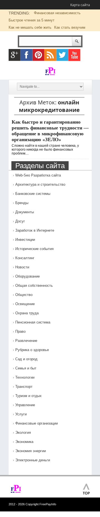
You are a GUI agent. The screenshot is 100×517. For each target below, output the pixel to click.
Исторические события (34, 249)
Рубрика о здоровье (32, 350)
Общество (23, 295)
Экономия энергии (30, 451)
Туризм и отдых (28, 396)
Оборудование (27, 276)
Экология (23, 432)
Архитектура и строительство (40, 184)
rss (50, 55)
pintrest (38, 55)
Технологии (24, 377)
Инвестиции (25, 239)
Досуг (20, 221)
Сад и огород (26, 359)
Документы (24, 212)
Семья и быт (25, 368)
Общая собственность (34, 285)
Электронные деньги (32, 460)
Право (20, 331)
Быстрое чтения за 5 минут (31, 20)
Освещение (25, 304)
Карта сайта (80, 5)
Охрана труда (27, 313)
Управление (25, 405)
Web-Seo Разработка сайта (38, 175)
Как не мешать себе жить (30, 27)
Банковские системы (32, 194)
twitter (62, 55)
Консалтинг (24, 258)
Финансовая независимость (57, 13)
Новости (22, 267)
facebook (26, 55)
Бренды (21, 203)
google (15, 55)
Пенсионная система (32, 322)
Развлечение (26, 341)
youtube (74, 55)
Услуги (21, 414)
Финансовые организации (36, 423)
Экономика (24, 442)
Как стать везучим (69, 27)
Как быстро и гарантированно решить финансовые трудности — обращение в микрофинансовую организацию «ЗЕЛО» (50, 130)
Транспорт (23, 386)
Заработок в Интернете (34, 230)
